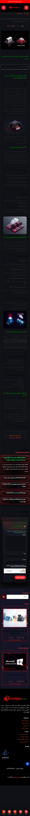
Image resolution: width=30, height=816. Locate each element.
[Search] (4, 597)
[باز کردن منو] (26, 8)
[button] (2, 66)
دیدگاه (24, 535)
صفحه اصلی (26, 14)
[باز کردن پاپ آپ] (4, 8)
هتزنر (4, 469)
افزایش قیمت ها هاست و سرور (15, 675)
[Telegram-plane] (27, 764)
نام (25, 553)
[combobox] (17, 597)
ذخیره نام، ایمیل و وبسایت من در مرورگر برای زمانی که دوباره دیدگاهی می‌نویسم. (15, 566)
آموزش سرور (19, 14)
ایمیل (24, 559)
